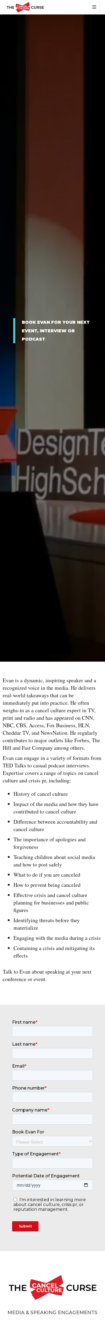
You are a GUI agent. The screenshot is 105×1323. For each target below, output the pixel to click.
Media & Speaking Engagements (52, 1312)
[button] (94, 7)
